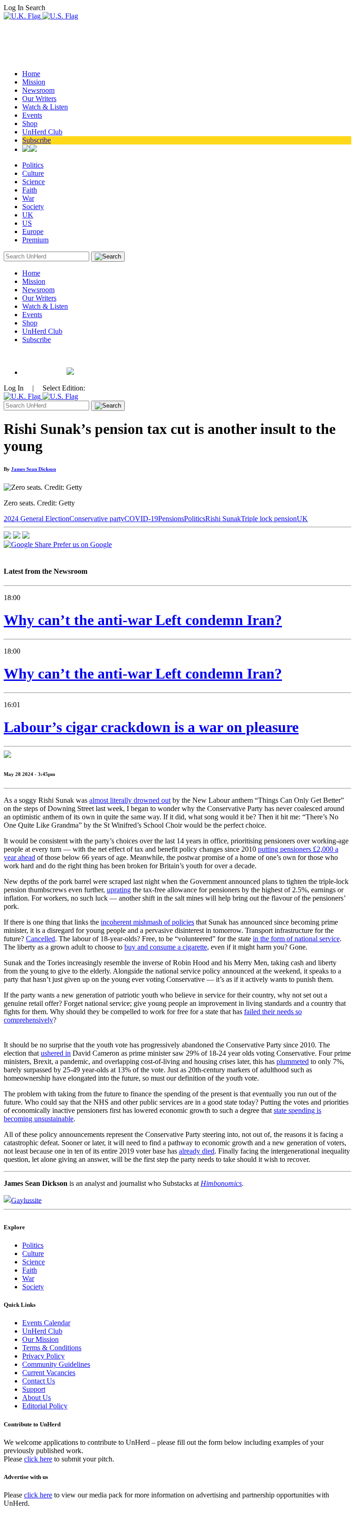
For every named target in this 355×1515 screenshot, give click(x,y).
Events (32, 115)
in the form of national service (296, 939)
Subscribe (36, 140)
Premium (35, 240)
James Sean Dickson (33, 469)
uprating (119, 890)
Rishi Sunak (223, 519)
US (27, 223)
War (28, 198)
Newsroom (38, 90)
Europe (32, 231)
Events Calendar (46, 1323)
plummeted (292, 1061)
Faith (29, 190)
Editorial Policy (44, 1406)
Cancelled (40, 939)
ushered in (56, 1053)
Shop (29, 123)
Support (33, 1389)
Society (33, 206)
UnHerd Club (42, 132)
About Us (36, 1397)
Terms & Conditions (51, 1348)
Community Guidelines (56, 1364)
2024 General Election (36, 519)
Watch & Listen (45, 107)
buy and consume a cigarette (165, 947)
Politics (32, 165)
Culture (33, 173)
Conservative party (96, 519)
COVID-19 (141, 519)
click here (38, 1459)
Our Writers (39, 98)
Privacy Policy (43, 1356)
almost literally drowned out (130, 800)
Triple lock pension (269, 519)
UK (27, 215)
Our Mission (40, 1339)
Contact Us (38, 1381)
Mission (33, 82)
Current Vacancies (48, 1373)
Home (31, 74)
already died (196, 1151)
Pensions (171, 519)
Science (33, 182)
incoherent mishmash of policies (147, 922)
